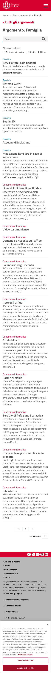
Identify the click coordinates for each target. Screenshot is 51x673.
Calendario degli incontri (18, 265)
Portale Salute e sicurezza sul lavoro (24, 589)
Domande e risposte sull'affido (22, 240)
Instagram (42, 554)
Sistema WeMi (12, 83)
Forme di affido (12, 377)
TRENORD (33, 587)
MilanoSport (8, 593)
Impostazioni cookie (25, 660)
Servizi (6, 565)
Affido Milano (11, 340)
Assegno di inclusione (16, 142)
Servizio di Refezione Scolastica (23, 415)
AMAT (27, 584)
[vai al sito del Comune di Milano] (11, 5)
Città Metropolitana (29, 581)
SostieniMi (9, 121)
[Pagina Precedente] (18, 529)
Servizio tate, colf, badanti (19, 62)
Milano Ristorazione (36, 590)
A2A (34, 584)
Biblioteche (10, 491)
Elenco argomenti (22, 15)
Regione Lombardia (11, 581)
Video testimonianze (16, 229)
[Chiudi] (48, 624)
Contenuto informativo (15, 52)
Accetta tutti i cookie (25, 668)
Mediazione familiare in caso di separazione (22, 155)
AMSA (20, 584)
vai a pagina (35, 535)
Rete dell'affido (12, 302)
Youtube (38, 554)
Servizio (33, 52)
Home (6, 15)
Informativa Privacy (25, 654)
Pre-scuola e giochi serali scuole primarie (23, 455)
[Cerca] (43, 39)
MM (40, 584)
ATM (13, 584)
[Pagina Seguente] (32, 529)
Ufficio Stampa (10, 569)
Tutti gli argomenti (19, 22)
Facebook (29, 554)
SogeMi (19, 593)
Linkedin (46, 554)
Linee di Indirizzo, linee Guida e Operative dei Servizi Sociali (22, 190)
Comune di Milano (11, 561)
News (43, 52)
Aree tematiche (10, 573)
